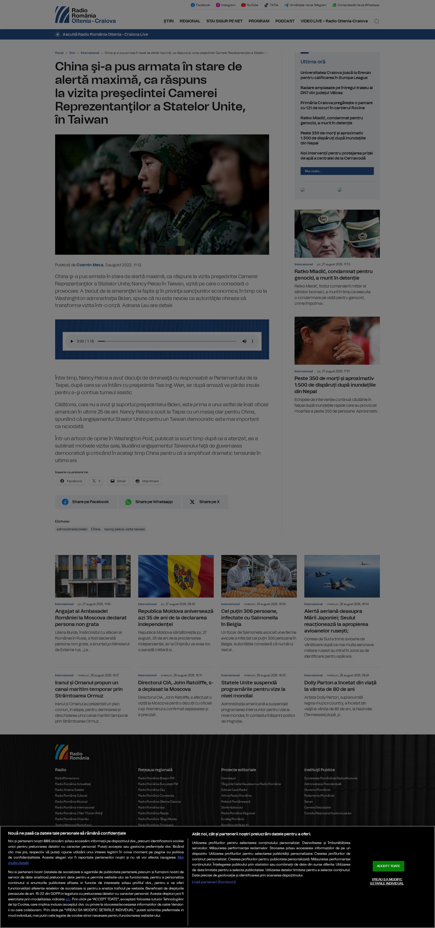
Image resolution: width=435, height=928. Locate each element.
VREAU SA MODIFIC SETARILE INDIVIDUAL (387, 881)
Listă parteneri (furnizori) (214, 882)
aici (67, 899)
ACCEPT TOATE (389, 866)
